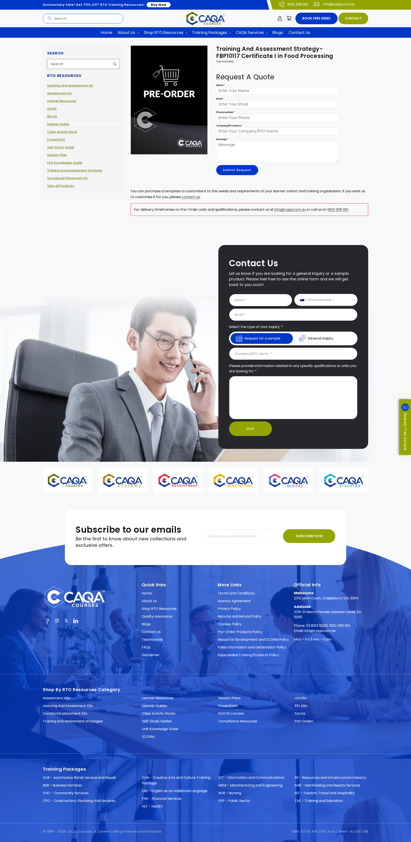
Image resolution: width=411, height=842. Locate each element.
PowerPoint (56, 139)
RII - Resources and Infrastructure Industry (330, 777)
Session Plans (229, 698)
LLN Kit (52, 108)
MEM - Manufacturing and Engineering (250, 785)
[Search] (49, 18)
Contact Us (151, 631)
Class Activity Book (62, 131)
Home (147, 593)
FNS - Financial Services (162, 798)
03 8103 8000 (317, 625)
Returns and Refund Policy (239, 616)
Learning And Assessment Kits (68, 705)
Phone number (225, 112)
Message (222, 139)
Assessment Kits (56, 698)
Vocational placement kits (65, 713)
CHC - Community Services (66, 793)
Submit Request (237, 170)
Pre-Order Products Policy (240, 631)
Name (220, 85)
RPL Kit (52, 116)
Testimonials (152, 639)
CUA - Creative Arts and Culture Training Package (176, 780)
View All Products (60, 185)
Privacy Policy (229, 608)
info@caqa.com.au (338, 4)
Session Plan (57, 155)
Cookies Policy (230, 624)
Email (220, 99)
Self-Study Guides (157, 721)
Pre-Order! (304, 721)
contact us (190, 196)
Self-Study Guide (60, 147)
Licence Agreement (234, 600)
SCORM (148, 736)
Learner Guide (58, 124)
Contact (353, 18)
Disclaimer (150, 655)
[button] (289, 18)
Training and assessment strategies (73, 721)
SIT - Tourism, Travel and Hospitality (325, 793)
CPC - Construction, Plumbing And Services (79, 800)
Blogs (146, 624)
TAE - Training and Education (319, 800)
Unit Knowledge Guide (64, 162)
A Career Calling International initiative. (128, 831)
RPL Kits (301, 705)
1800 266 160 (297, 4)
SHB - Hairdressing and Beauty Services (327, 785)
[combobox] (83, 18)
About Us (149, 600)
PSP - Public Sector (234, 800)
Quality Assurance (157, 616)
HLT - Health (152, 806)
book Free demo (316, 18)
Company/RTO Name (229, 126)
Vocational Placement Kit (67, 178)
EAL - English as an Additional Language (174, 790)
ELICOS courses (231, 713)
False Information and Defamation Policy (252, 647)
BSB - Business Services (62, 785)
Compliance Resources (237, 721)
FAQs (146, 647)
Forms (300, 713)
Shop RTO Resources (159, 608)
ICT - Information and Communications (251, 777)
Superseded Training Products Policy (248, 655)
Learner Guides (154, 705)
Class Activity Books (158, 713)
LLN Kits (301, 698)
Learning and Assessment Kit (70, 85)
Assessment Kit (59, 93)
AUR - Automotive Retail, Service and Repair (79, 777)
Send (250, 428)
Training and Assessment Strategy (74, 170)
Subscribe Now (309, 536)
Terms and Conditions (236, 593)
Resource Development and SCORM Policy (253, 639)
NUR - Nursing (229, 793)
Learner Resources (61, 101)
